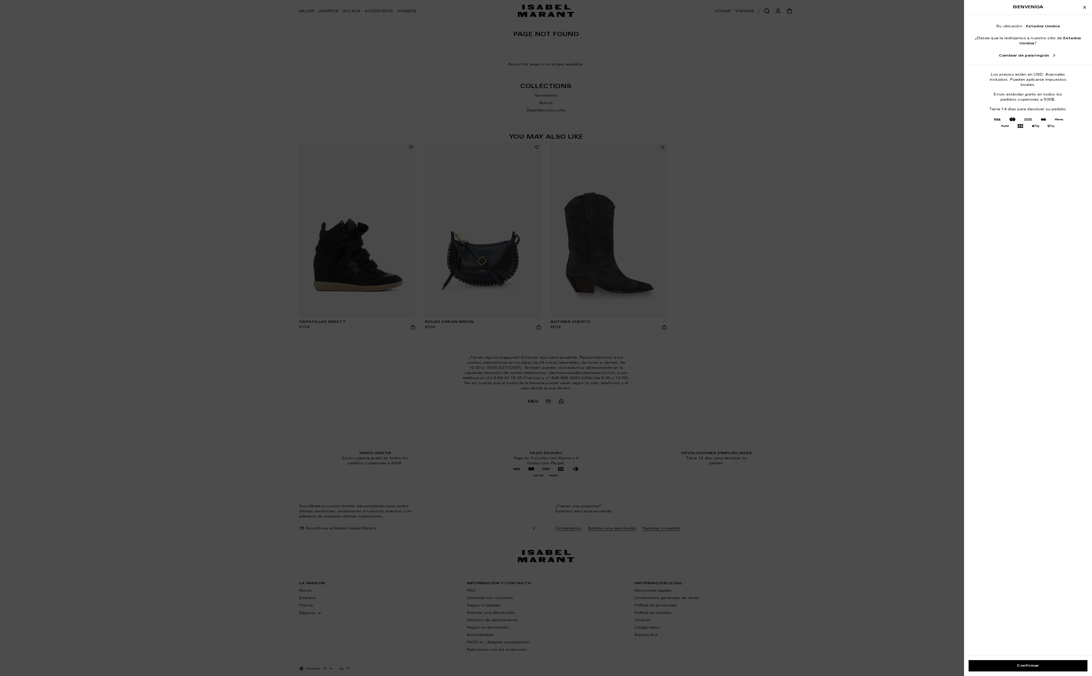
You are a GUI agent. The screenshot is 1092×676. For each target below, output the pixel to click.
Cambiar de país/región (1024, 55)
